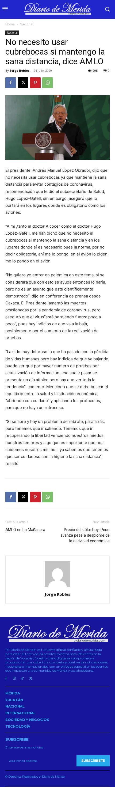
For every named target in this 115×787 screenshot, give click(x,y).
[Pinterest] (35, 82)
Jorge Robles (19, 70)
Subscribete (93, 761)
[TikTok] (22, 678)
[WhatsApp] (47, 82)
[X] (23, 82)
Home (10, 24)
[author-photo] (57, 586)
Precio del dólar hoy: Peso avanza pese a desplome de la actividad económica (85, 535)
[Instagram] (14, 678)
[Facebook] (10, 82)
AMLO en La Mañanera (25, 529)
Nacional (26, 24)
